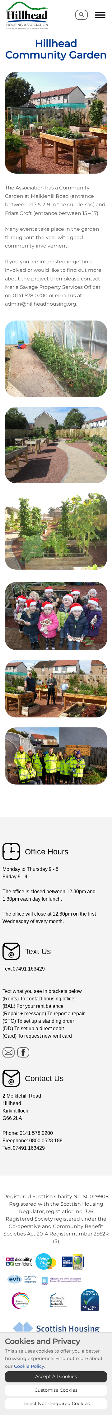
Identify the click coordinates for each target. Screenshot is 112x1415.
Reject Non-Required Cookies (56, 1403)
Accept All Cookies (56, 1376)
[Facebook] (23, 1052)
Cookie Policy (29, 1366)
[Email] (8, 1052)
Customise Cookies (56, 1390)
